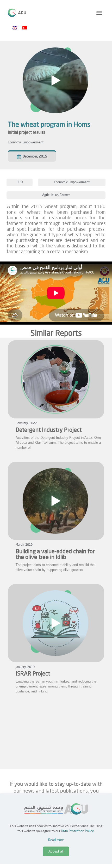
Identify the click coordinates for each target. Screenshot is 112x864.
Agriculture (50, 195)
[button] (99, 13)
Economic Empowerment (25, 142)
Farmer (65, 195)
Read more (56, 840)
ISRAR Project (33, 674)
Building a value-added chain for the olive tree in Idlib (55, 554)
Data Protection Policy (77, 831)
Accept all (56, 851)
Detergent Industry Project (49, 430)
